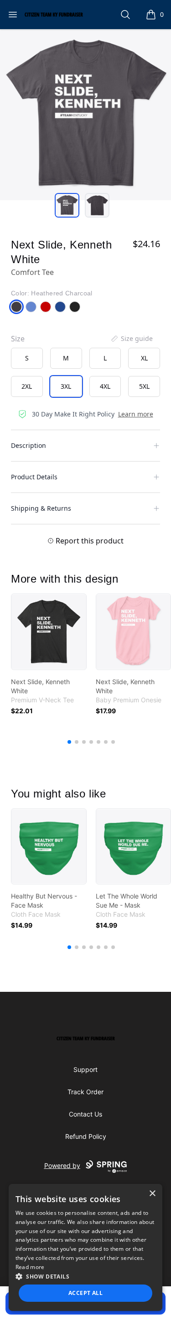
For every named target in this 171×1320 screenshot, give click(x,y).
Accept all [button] (85, 1293)
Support (85, 1069)
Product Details (34, 476)
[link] (48, 632)
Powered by (62, 1165)
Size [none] (18, 339)
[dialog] (86, 1247)
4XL (105, 386)
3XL (66, 386)
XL (144, 358)
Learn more (135, 414)
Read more (30, 1267)
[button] (86, 1276)
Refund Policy (85, 1136)
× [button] (152, 1193)
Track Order (85, 1092)
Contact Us (85, 1114)
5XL (144, 386)
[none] (131, 338)
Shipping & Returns (41, 508)
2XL (26, 386)
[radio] (27, 358)
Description (28, 445)
